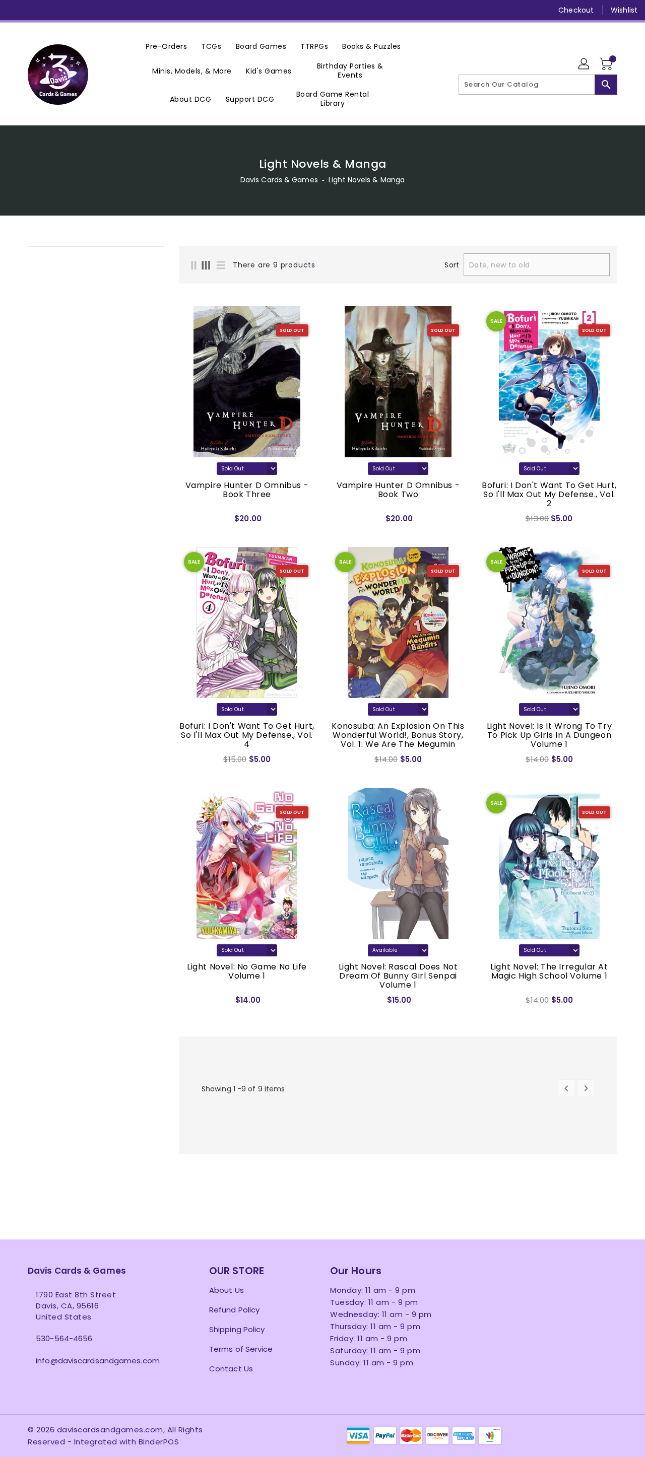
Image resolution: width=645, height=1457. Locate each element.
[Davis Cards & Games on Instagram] (54, 10)
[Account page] (584, 64)
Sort (451, 264)
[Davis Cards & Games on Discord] (92, 10)
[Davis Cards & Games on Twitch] (112, 10)
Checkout (576, 10)
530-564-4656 (64, 1338)
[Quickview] (189, 522)
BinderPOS (159, 1441)
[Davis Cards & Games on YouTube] (73, 10)
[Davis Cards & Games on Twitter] (35, 10)
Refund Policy (234, 1309)
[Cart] (607, 64)
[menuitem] (166, 46)
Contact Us (231, 1368)
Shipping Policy (237, 1329)
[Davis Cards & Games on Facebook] (16, 10)
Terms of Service (241, 1349)
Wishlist (624, 10)
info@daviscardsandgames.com (98, 1360)
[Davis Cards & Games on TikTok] (131, 10)
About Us (226, 1290)
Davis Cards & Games (279, 180)
